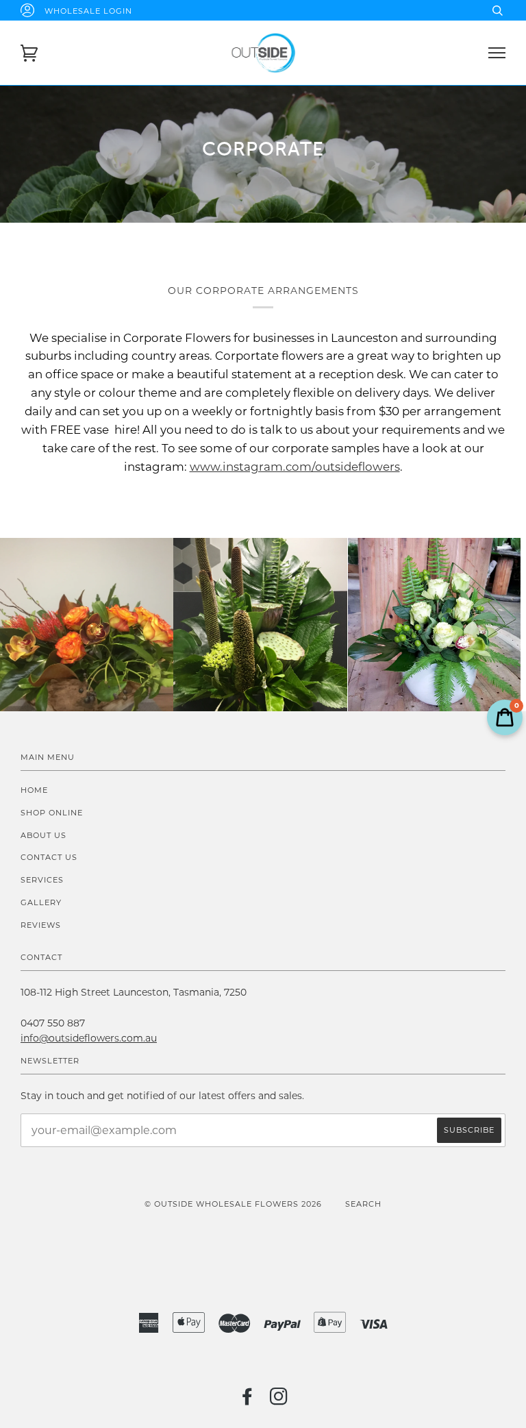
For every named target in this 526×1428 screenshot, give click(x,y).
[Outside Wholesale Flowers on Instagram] (279, 1400)
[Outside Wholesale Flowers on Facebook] (247, 1400)
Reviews (41, 925)
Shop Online (52, 812)
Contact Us (49, 857)
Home (34, 790)
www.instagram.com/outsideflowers (295, 466)
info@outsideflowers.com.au (89, 1038)
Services (42, 880)
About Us (43, 835)
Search (363, 1204)
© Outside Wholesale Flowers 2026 (233, 1204)
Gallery (41, 902)
